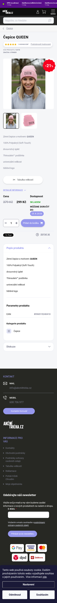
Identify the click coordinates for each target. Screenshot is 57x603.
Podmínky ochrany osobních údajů (15, 459)
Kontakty (10, 448)
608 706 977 (17, 402)
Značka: (9, 52)
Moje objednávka (14, 484)
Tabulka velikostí (14, 466)
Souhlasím (42, 594)
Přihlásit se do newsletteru (22, 534)
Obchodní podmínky (15, 453)
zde (45, 576)
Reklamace (11, 471)
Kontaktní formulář (19, 411)
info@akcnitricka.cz (21, 387)
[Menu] (53, 12)
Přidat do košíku (31, 223)
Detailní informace (13, 190)
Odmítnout (15, 594)
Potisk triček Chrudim (12, 477)
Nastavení (28, 584)
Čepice (17, 331)
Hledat (50, 20)
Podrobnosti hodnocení (41, 44)
